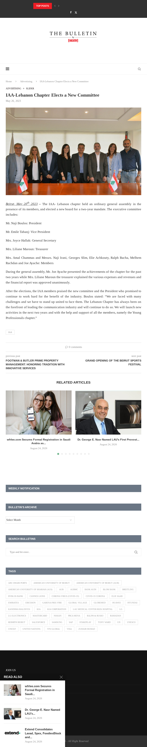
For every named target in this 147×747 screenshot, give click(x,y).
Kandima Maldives (19, 609)
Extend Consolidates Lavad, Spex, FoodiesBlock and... (43, 733)
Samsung (57, 622)
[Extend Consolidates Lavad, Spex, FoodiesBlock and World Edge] (12, 733)
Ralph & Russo (95, 616)
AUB (61, 589)
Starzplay (85, 622)
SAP (71, 622)
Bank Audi (90, 589)
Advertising (26, 81)
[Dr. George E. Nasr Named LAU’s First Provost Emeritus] (108, 412)
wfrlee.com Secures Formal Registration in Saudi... (40, 690)
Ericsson (30, 603)
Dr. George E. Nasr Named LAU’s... (42, 711)
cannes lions (37, 596)
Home (9, 81)
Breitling (128, 589)
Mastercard (40, 616)
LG (120, 609)
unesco (131, 622)
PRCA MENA (74, 616)
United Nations (31, 629)
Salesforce (38, 622)
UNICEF (12, 629)
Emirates (13, 603)
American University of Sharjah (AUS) (30, 589)
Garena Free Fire (52, 603)
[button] (54, 6)
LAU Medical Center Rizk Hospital (93, 609)
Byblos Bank (15, 596)
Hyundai (132, 603)
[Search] (139, 69)
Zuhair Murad (86, 629)
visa (69, 629)
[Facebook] (70, 12)
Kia (39, 609)
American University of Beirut (51, 583)
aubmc (74, 589)
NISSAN (57, 616)
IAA (10, 332)
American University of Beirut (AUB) (97, 583)
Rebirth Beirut (16, 622)
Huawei (116, 603)
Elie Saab (117, 596)
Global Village (78, 603)
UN (118, 622)
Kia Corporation (56, 609)
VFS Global (53, 629)
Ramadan (115, 616)
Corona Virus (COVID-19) (65, 596)
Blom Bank (109, 589)
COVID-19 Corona (95, 596)
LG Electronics (17, 616)
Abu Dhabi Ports (17, 583)
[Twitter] (76, 12)
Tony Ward (104, 622)
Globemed (100, 603)
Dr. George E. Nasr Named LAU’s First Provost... (64, 6)
